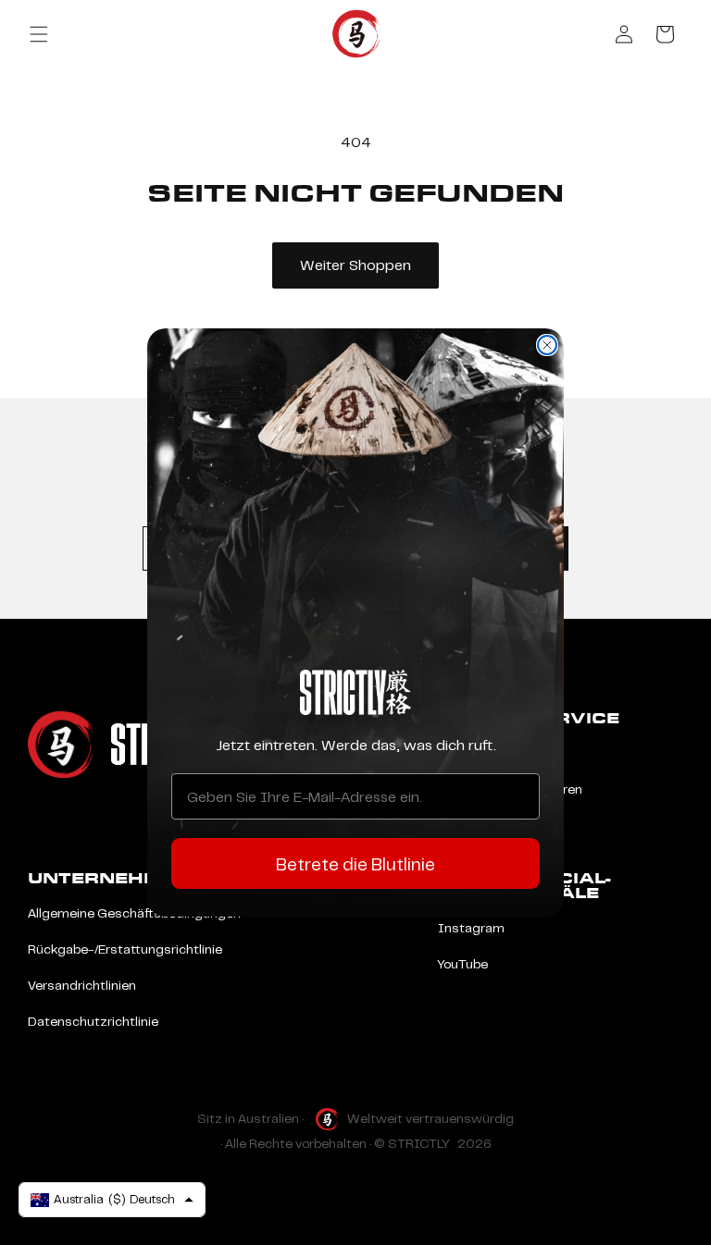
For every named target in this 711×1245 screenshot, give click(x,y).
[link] (355, 692)
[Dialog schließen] (547, 345)
